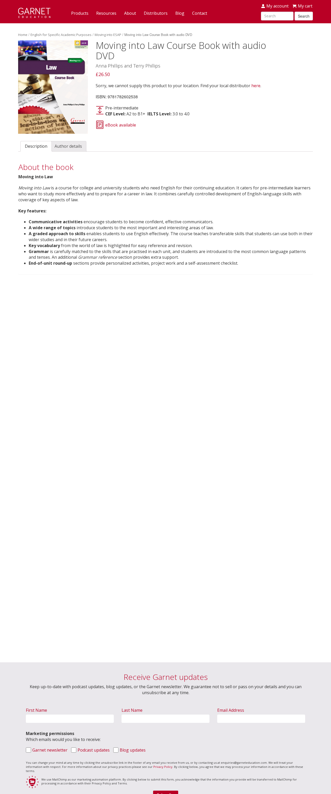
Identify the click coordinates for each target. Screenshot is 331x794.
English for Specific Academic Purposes (61, 34)
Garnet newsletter (49, 750)
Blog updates (133, 750)
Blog (179, 13)
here (255, 85)
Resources (106, 13)
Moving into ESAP (108, 34)
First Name (36, 710)
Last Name (132, 710)
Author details (68, 146)
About (130, 13)
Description (36, 146)
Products (79, 13)
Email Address (230, 710)
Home (22, 34)
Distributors (156, 13)
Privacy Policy (162, 767)
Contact (199, 13)
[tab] (36, 146)
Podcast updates (94, 750)
